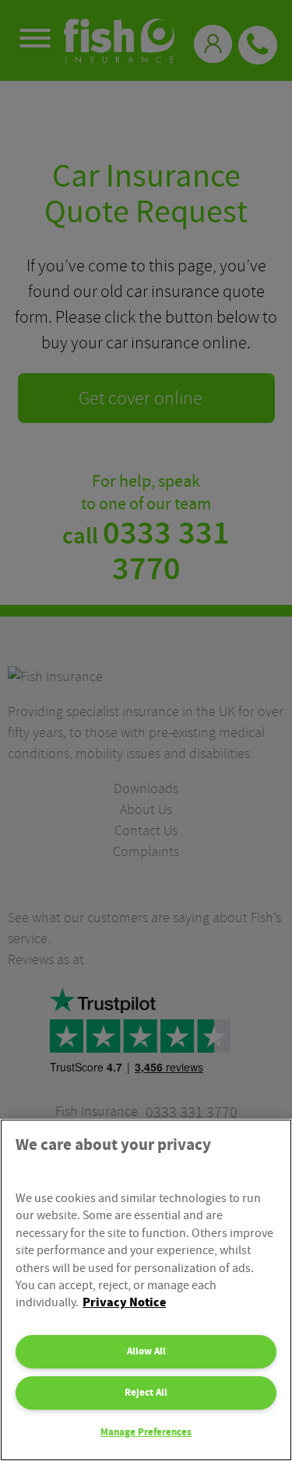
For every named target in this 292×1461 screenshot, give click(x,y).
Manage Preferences (146, 1432)
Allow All (146, 1351)
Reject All (146, 1393)
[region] (146, 1290)
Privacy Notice (124, 1303)
